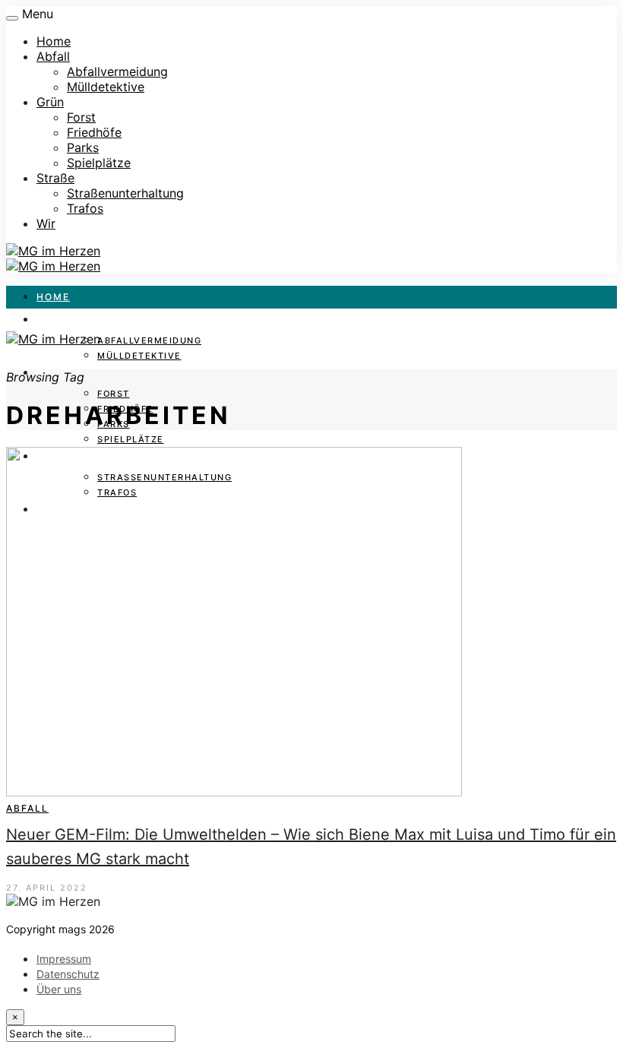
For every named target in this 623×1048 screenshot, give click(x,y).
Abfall (53, 56)
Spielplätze (99, 162)
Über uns (58, 989)
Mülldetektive (105, 86)
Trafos (85, 208)
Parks (83, 147)
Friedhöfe (94, 132)
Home (53, 41)
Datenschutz (68, 973)
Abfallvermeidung (117, 71)
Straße (55, 177)
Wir (45, 223)
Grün (50, 101)
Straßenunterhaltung (125, 193)
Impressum (63, 958)
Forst (81, 117)
